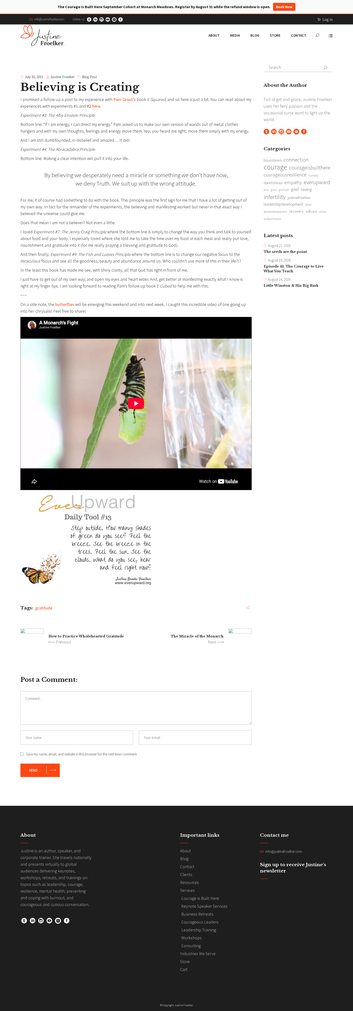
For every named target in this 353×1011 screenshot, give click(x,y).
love (308, 204)
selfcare (311, 211)
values (322, 211)
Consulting (191, 945)
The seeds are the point (285, 252)
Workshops (191, 938)
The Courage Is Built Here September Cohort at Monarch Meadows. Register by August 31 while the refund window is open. (175, 6)
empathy (293, 182)
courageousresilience (285, 175)
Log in (328, 19)
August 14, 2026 (279, 279)
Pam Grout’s (124, 99)
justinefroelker (299, 197)
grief (295, 189)
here (96, 106)
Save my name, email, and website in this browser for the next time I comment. (81, 754)
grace (274, 190)
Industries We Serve (198, 953)
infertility (275, 196)
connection (296, 159)
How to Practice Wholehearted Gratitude (87, 636)
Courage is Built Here (200, 898)
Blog (184, 858)
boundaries (272, 160)
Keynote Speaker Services (204, 906)
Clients (186, 874)
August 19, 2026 (279, 260)
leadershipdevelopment (283, 204)
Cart (184, 969)
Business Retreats (197, 914)
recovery (296, 211)
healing (306, 189)
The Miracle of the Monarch (197, 636)
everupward (317, 182)
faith (266, 190)
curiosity (313, 175)
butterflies (64, 304)
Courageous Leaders (200, 922)
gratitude (43, 608)
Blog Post (89, 77)
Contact (187, 866)
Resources (189, 882)
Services (187, 890)
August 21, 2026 (279, 245)
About (185, 850)
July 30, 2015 (34, 77)
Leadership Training (198, 930)
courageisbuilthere (309, 167)
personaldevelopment (275, 211)
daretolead (273, 182)
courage (275, 167)
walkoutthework (272, 219)
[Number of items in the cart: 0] (319, 19)
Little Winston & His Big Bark (291, 285)
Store (185, 961)
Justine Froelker (62, 77)
